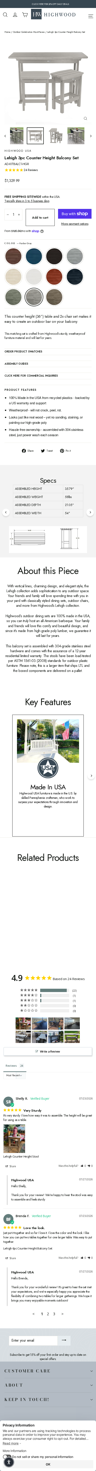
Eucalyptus (13, 297)
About (13, 1385)
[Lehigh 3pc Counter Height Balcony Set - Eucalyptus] (46, 923)
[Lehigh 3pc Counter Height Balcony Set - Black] (16, 923)
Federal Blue (75, 277)
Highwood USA (18, 151)
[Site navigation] (91, 15)
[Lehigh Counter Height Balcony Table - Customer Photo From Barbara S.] (55, 1037)
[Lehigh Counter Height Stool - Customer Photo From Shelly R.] (23, 1024)
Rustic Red (54, 277)
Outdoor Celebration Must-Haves (29, 32)
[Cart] (25, 15)
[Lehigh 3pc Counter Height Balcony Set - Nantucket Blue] (11, 923)
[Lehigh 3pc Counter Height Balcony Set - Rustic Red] (36, 923)
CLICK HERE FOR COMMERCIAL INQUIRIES (31, 376)
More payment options (74, 224)
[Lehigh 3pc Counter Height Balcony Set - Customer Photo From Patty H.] (72, 1037)
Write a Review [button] (50, 1051)
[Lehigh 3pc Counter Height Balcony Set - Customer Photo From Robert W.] (23, 1037)
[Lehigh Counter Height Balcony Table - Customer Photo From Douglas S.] (39, 1024)
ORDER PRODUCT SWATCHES (23, 352)
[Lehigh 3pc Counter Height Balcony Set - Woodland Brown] (56, 923)
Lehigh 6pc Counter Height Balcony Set (27, 1248)
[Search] (5, 15)
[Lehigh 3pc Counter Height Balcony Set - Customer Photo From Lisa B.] (72, 1023)
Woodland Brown (54, 297)
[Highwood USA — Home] (53, 14)
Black (54, 256)
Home (7, 32)
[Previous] (6, 512)
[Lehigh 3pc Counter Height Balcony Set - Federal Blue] (41, 923)
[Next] (90, 512)
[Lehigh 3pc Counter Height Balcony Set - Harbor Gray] (51, 923)
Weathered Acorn (13, 256)
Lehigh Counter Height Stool (21, 1156)
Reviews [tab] (11, 1066)
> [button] (62, 1313)
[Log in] (15, 15)
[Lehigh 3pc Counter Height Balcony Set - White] (31, 923)
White (34, 277)
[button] (83, 1166)
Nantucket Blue (34, 256)
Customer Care (27, 1371)
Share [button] (12, 1166)
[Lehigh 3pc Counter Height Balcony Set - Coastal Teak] (21, 923)
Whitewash (13, 277)
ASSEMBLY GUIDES (16, 364)
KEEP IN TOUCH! (27, 1399)
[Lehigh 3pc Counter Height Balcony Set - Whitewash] (26, 923)
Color (18, 243)
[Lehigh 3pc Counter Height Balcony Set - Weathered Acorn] (6, 923)
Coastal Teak (75, 256)
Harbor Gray (34, 297)
